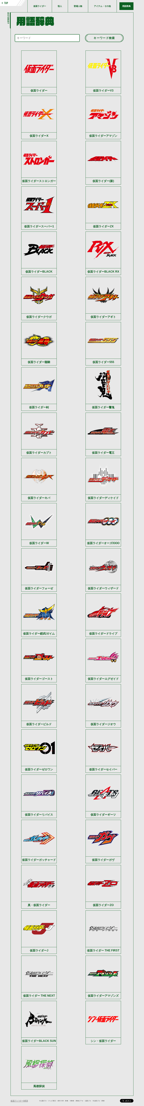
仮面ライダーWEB (19, 1101)
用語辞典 (126, 6)
